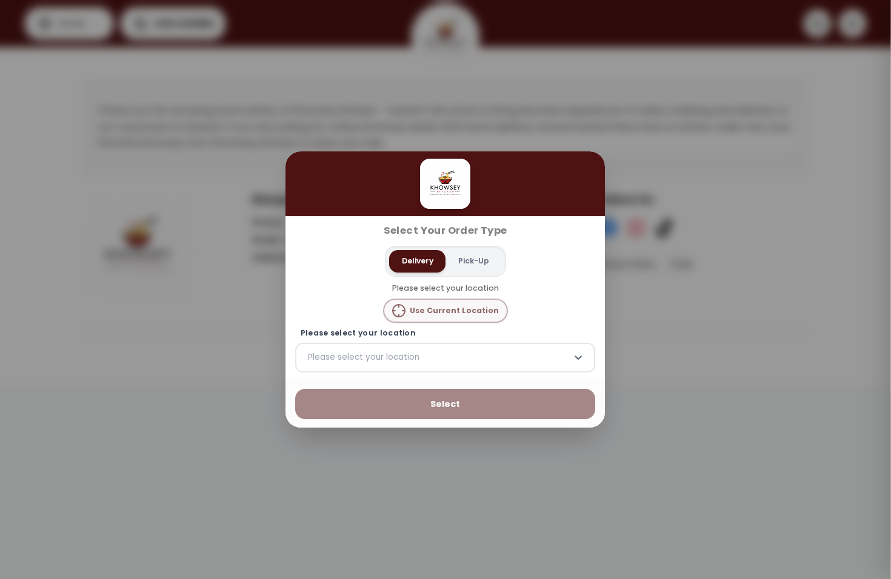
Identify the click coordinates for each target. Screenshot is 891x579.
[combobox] (309, 357)
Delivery (417, 261)
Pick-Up (473, 261)
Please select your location (358, 333)
